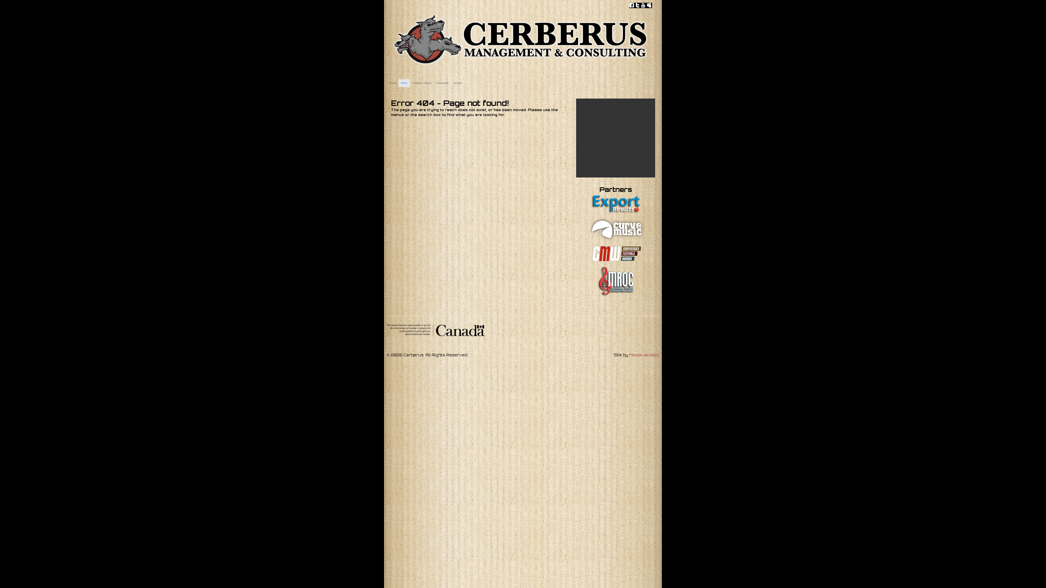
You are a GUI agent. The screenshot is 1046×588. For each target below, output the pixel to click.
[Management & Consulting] (520, 64)
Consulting (442, 83)
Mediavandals (644, 355)
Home (392, 83)
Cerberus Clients (421, 83)
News (404, 83)
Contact (457, 83)
